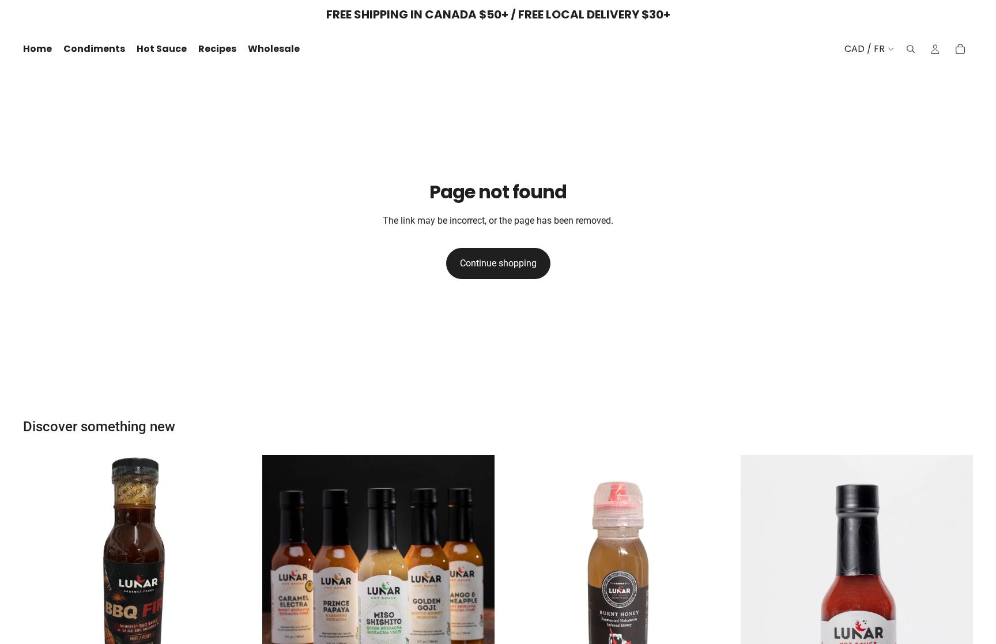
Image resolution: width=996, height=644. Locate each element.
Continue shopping (498, 263)
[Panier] (960, 49)
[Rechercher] (910, 49)
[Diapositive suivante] (238, 571)
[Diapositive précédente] (40, 571)
